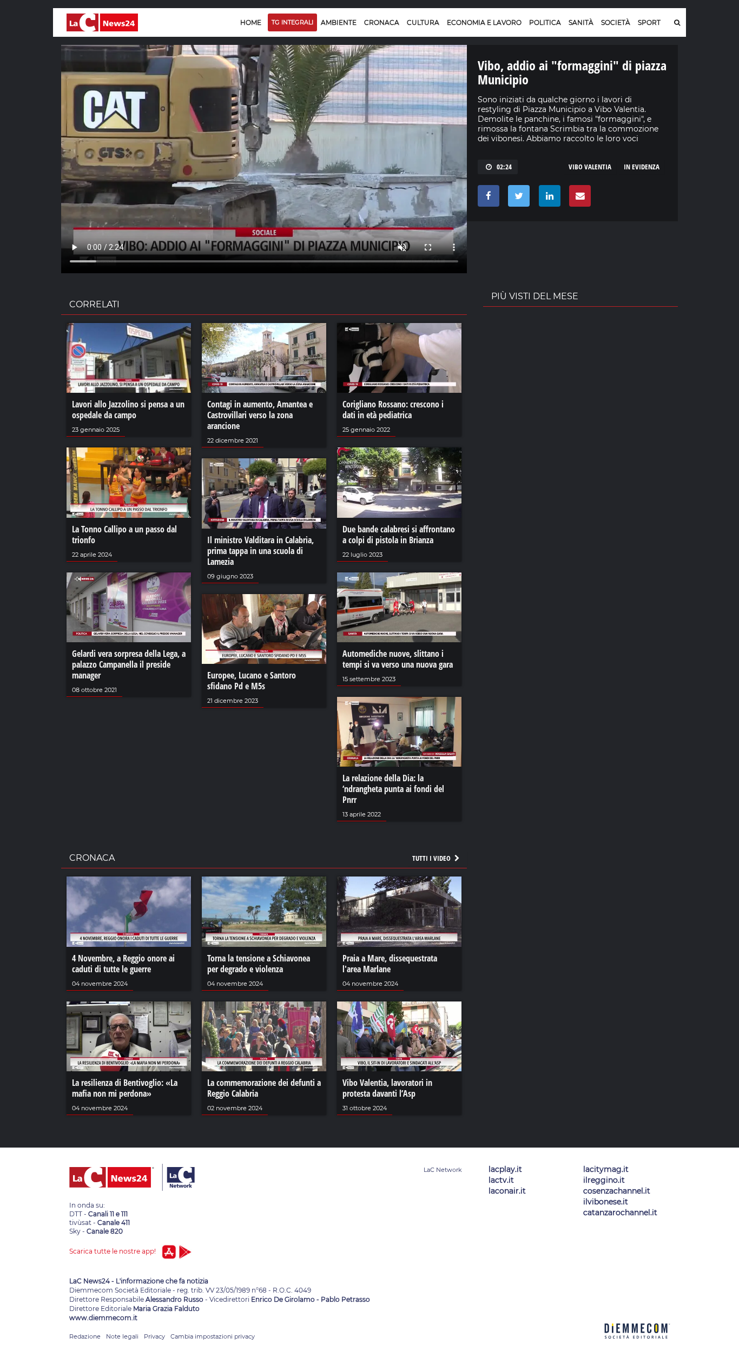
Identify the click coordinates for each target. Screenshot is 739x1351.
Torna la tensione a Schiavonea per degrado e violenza (258, 963)
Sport (649, 22)
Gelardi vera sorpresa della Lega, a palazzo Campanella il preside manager (129, 664)
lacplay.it (505, 1169)
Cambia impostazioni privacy (212, 1336)
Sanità (581, 22)
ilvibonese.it (605, 1202)
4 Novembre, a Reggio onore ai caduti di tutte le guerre (123, 963)
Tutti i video (432, 858)
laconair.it (507, 1191)
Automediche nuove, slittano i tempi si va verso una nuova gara (397, 659)
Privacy (154, 1336)
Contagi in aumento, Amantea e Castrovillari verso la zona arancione (260, 415)
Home (250, 22)
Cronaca (381, 22)
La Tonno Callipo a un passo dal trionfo (124, 534)
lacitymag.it (606, 1169)
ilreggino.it (604, 1180)
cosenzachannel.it (616, 1191)
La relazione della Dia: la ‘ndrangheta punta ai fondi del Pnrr (393, 789)
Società (615, 22)
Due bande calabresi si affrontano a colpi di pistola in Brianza (398, 534)
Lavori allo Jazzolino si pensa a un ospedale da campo (128, 409)
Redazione (85, 1336)
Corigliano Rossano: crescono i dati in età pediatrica (393, 409)
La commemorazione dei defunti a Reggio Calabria (264, 1088)
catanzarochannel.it (620, 1212)
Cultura (423, 22)
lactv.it (501, 1180)
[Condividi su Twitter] (517, 198)
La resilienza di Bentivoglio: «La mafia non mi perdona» (124, 1088)
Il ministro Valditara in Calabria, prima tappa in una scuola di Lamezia (260, 551)
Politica (545, 22)
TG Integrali (292, 22)
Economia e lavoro (484, 22)
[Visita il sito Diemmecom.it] (637, 1345)
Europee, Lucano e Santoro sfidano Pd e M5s (251, 680)
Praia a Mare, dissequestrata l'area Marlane (389, 963)
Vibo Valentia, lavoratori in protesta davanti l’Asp (387, 1088)
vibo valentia (590, 167)
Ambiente (339, 22)
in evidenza (641, 167)
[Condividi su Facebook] (486, 198)
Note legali (122, 1336)
